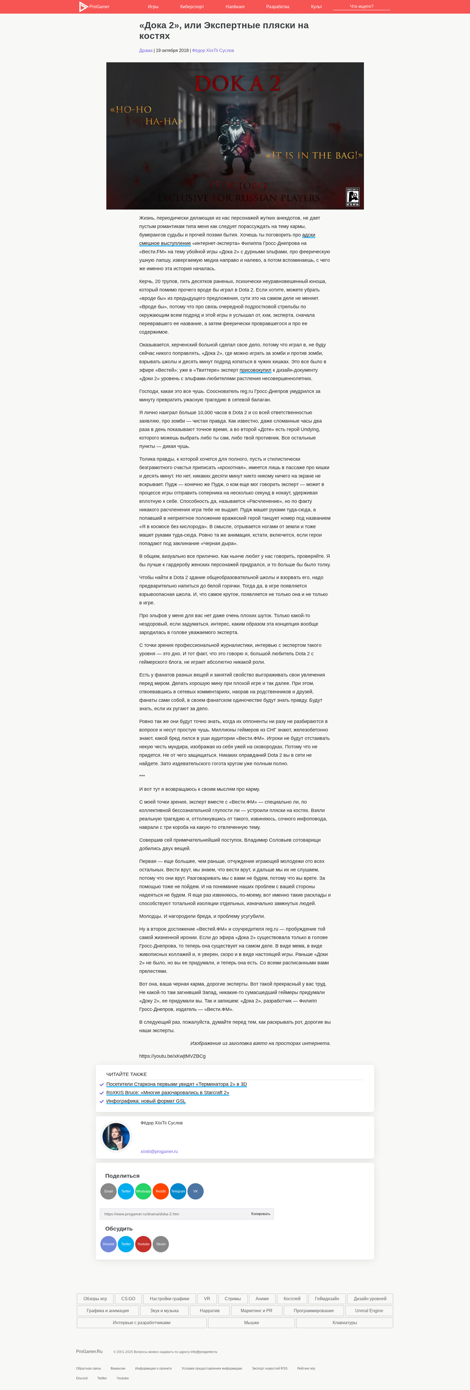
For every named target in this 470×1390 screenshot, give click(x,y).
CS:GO (128, 1298)
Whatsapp (143, 1191)
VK (195, 1191)
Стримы (233, 1298)
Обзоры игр (95, 1298)
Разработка (277, 6)
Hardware (235, 6)
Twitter (126, 1191)
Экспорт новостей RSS (269, 1368)
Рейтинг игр (306, 1368)
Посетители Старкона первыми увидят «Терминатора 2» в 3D (176, 1084)
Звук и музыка (164, 1310)
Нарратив (210, 1310)
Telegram (178, 1191)
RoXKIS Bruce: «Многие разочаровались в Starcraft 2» (167, 1092)
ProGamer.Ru (89, 1351)
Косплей (292, 1298)
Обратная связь (88, 1368)
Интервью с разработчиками (142, 1322)
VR (207, 1298)
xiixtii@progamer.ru (159, 1151)
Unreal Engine (369, 1310)
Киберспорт (192, 6)
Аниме (262, 1298)
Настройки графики (169, 1298)
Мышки (251, 1322)
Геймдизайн (327, 1298)
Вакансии (118, 1368)
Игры (153, 6)
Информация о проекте (153, 1368)
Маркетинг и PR (257, 1310)
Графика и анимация (108, 1310)
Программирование (314, 1310)
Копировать (260, 1212)
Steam (161, 1244)
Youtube (143, 1244)
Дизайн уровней (370, 1298)
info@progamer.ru (204, 1352)
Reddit (161, 1191)
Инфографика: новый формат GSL (146, 1101)
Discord (108, 1244)
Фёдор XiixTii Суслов (213, 50)
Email (108, 1191)
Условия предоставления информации (212, 1368)
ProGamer (99, 6)
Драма (146, 50)
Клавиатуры (345, 1322)
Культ (316, 6)
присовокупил (255, 370)
